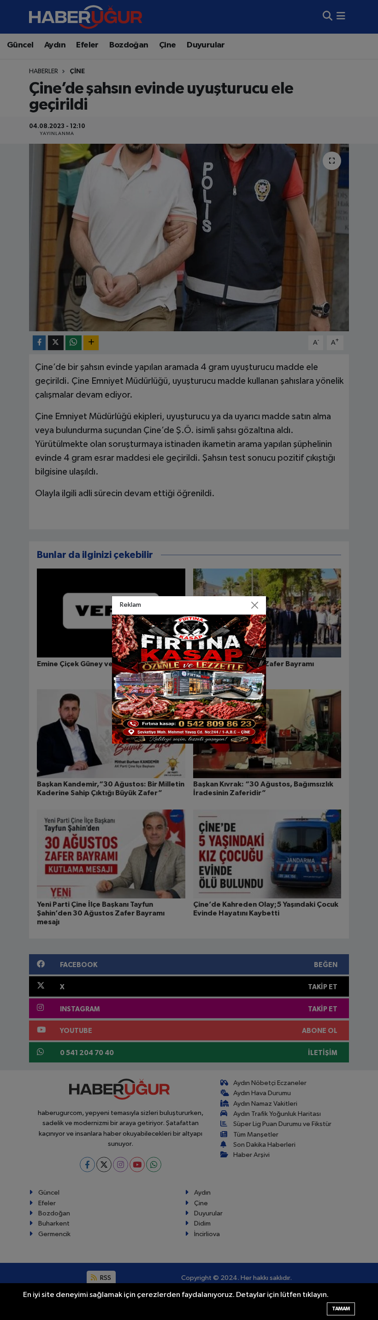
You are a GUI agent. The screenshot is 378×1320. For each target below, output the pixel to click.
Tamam (341, 1308)
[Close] (255, 605)
